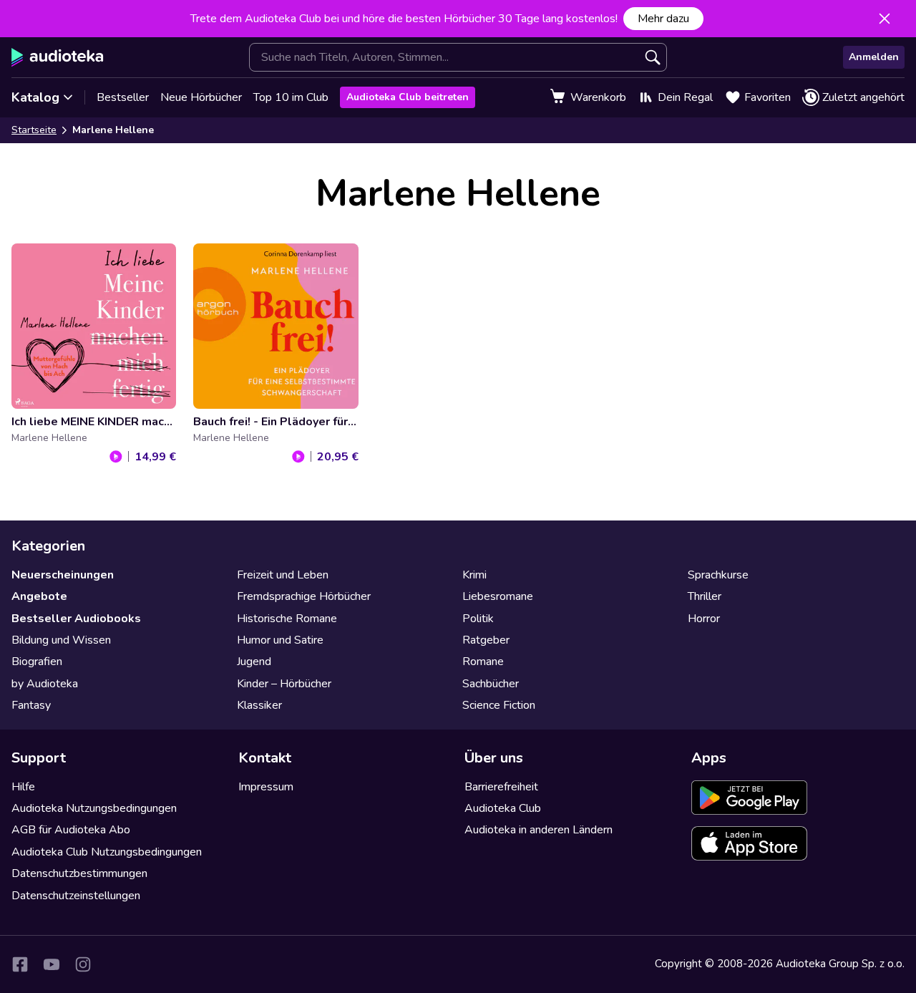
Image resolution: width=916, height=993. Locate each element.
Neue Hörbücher (201, 97)
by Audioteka (44, 684)
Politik (478, 618)
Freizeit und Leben (282, 575)
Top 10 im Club (290, 97)
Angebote (39, 596)
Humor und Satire (280, 640)
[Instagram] (83, 964)
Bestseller (123, 97)
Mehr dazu (663, 18)
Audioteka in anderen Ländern (538, 830)
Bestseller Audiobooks (76, 618)
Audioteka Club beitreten (407, 97)
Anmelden (874, 57)
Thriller (704, 596)
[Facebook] (20, 964)
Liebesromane (497, 596)
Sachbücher (490, 684)
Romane (483, 661)
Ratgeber (486, 640)
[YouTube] (51, 964)
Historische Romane (287, 618)
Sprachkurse (718, 575)
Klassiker (259, 705)
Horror (704, 618)
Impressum (265, 787)
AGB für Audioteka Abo (70, 830)
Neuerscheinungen (62, 575)
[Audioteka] (57, 57)
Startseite (34, 130)
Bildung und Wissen (61, 640)
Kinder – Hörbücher (284, 684)
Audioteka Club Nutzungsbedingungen (106, 852)
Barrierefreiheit (501, 787)
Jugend (254, 661)
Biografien (36, 661)
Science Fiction (498, 705)
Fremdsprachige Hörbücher (304, 596)
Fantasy (31, 705)
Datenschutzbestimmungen (79, 873)
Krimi (474, 575)
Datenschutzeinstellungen (75, 895)
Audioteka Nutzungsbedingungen (94, 808)
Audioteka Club (502, 808)
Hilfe (23, 787)
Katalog (35, 97)
